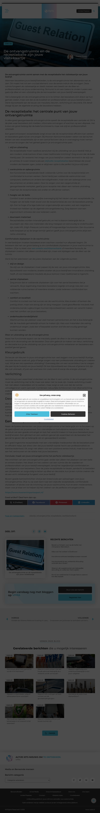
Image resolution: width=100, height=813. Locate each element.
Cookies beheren (68, 414)
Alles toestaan (32, 414)
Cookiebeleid (49, 419)
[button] (84, 395)
